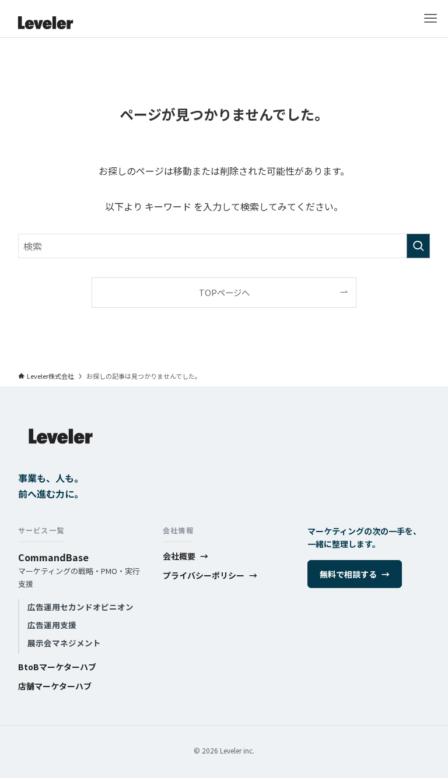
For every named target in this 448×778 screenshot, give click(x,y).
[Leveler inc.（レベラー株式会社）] (45, 18)
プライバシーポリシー (210, 575)
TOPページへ (224, 292)
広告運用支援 (51, 625)
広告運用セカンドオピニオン (80, 606)
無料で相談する (355, 574)
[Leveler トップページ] (60, 463)
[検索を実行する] (418, 246)
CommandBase (53, 557)
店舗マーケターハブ (55, 686)
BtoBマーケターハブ (57, 667)
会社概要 (185, 556)
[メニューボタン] (430, 18)
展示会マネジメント (64, 643)
